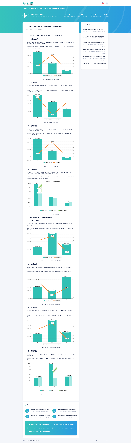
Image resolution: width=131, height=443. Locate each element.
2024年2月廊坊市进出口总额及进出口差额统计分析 (39, 431)
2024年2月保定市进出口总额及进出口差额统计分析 (39, 428)
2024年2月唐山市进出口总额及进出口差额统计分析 (39, 424)
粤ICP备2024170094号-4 (35, 440)
